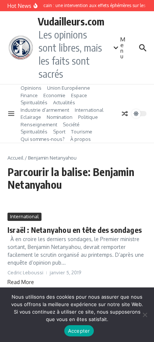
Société (71, 124)
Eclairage (31, 117)
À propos (80, 139)
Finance (29, 95)
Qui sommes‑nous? (43, 139)
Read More (20, 282)
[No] (144, 314)
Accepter (79, 331)
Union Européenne (68, 88)
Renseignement (39, 124)
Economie (54, 95)
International (89, 110)
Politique (88, 117)
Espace (79, 95)
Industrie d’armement (45, 110)
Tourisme (81, 132)
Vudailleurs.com (71, 21)
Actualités (64, 102)
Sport (59, 132)
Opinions (31, 88)
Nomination (60, 117)
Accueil (15, 158)
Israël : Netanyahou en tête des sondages (74, 229)
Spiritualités (34, 102)
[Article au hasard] (125, 114)
